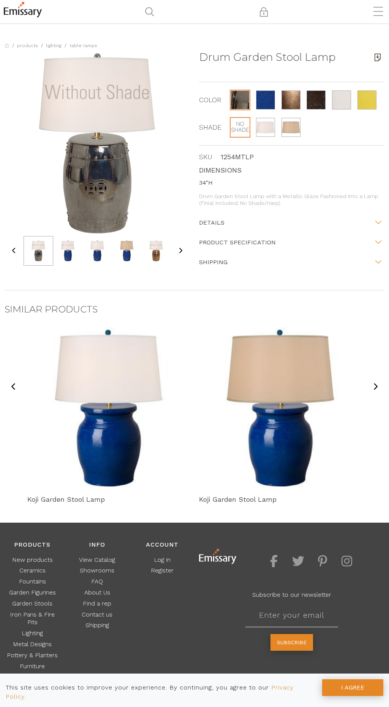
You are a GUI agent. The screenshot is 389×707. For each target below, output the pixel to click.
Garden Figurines (32, 592)
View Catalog (97, 559)
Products (27, 45)
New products (32, 559)
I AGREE (352, 687)
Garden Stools (32, 603)
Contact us (97, 614)
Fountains (32, 581)
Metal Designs (32, 644)
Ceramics (32, 570)
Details (212, 222)
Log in (162, 559)
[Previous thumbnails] (14, 251)
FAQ (97, 581)
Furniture (32, 666)
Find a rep (97, 603)
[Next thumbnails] (180, 251)
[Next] (375, 387)
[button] (240, 99)
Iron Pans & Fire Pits (32, 618)
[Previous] (14, 387)
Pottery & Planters (32, 655)
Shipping (213, 262)
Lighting (54, 45)
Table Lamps (83, 45)
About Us (97, 592)
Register (162, 570)
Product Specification (237, 242)
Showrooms (97, 570)
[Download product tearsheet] (377, 57)
